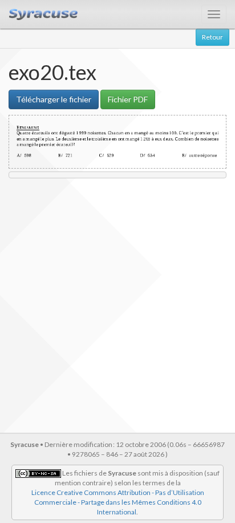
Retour (212, 37)
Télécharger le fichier (53, 99)
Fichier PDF (128, 99)
